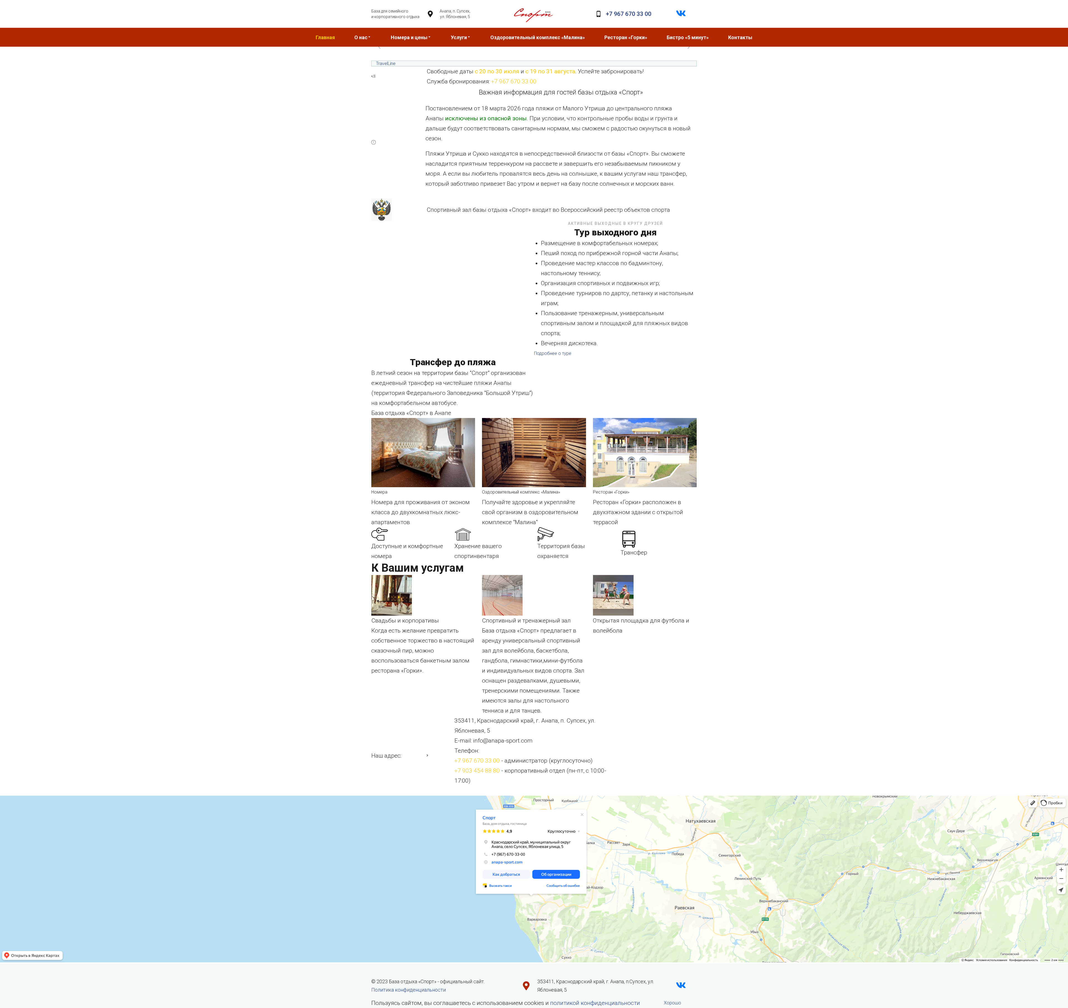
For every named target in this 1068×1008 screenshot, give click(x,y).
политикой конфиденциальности (595, 1003)
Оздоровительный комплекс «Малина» (537, 37)
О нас (360, 37)
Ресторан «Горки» (625, 37)
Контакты (740, 37)
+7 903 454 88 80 (477, 770)
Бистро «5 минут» (688, 37)
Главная (325, 37)
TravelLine (385, 63)
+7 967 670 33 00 (628, 14)
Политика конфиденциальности (408, 990)
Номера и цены (409, 37)
